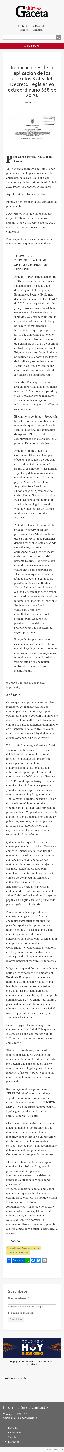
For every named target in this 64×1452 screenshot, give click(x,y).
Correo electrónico (18, 1298)
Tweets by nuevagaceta (14, 1377)
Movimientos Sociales (18, 1252)
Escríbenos (38, 29)
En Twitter (23, 26)
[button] (32, 45)
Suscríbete (24, 29)
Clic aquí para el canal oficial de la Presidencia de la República (32, 1363)
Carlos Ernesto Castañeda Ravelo (23, 1247)
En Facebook (38, 26)
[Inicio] (32, 12)
